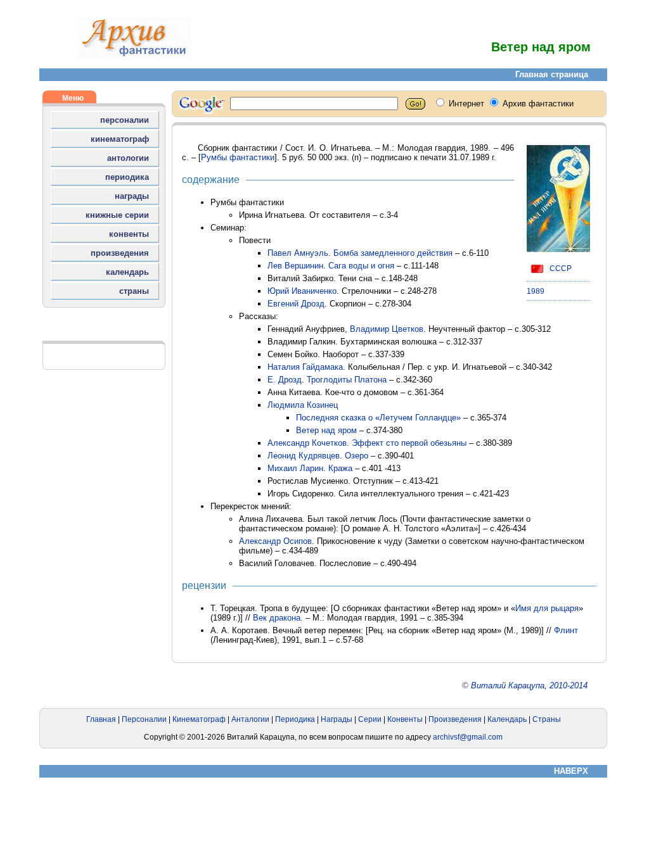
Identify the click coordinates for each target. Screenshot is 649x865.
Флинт (566, 630)
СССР (560, 268)
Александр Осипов (275, 541)
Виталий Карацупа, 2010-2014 (529, 685)
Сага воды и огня (361, 265)
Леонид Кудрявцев (303, 455)
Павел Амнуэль (297, 253)
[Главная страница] (134, 55)
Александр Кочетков (307, 443)
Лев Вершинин (295, 265)
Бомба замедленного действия (393, 253)
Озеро (356, 455)
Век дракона (276, 617)
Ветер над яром (326, 430)
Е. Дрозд (284, 379)
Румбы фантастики (237, 157)
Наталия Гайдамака (305, 367)
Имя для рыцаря (547, 608)
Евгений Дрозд (295, 303)
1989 (535, 291)
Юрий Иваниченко (302, 291)
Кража (340, 468)
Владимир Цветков (386, 329)
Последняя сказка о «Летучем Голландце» (378, 417)
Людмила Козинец (302, 405)
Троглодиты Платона (347, 379)
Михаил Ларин (295, 468)
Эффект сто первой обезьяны (409, 443)
